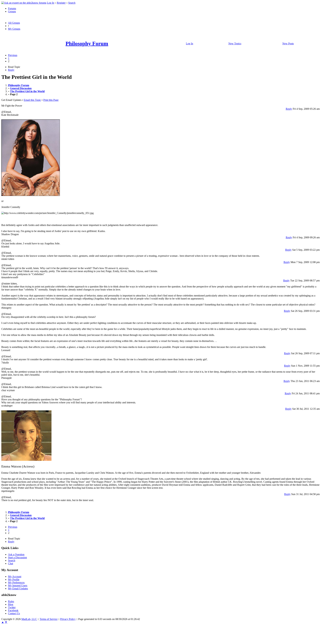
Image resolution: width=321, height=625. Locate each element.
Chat (10, 563)
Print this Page (51, 100)
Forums (12, 8)
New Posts (288, 43)
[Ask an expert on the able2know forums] (23, 2)
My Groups (14, 28)
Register (61, 2)
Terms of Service (49, 619)
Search (71, 2)
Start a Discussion (17, 557)
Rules (11, 601)
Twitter (12, 607)
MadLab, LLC (29, 619)
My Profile (13, 579)
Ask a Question (16, 554)
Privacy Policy (68, 619)
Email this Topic (32, 100)
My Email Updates (18, 588)
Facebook (13, 610)
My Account (14, 576)
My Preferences (16, 582)
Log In (50, 2)
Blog (10, 604)
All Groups (14, 22)
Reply (11, 69)
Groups (12, 11)
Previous (12, 55)
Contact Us (14, 613)
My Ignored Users (17, 585)
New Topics (234, 43)
